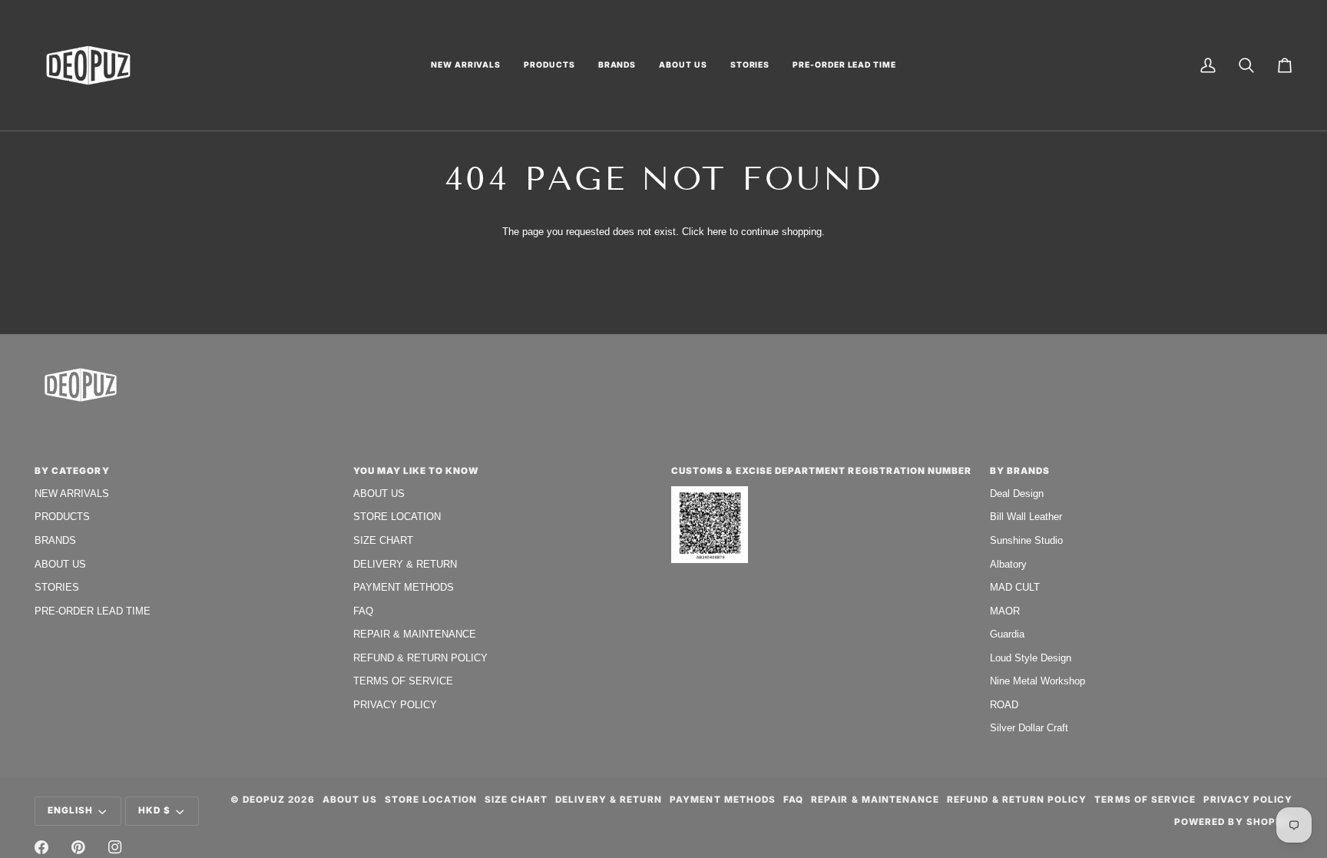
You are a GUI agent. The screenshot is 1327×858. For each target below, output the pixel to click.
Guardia (1007, 634)
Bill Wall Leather (1026, 516)
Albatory (1008, 564)
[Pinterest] (78, 847)
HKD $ (154, 810)
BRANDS (55, 540)
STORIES (57, 587)
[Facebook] (41, 847)
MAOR (1005, 611)
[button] (465, 65)
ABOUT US (60, 564)
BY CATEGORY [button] (72, 470)
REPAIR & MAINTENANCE (414, 634)
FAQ (363, 611)
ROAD (1004, 705)
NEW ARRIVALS (72, 493)
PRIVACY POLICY (395, 705)
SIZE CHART (383, 540)
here (716, 231)
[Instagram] (115, 847)
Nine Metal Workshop (1037, 681)
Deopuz (264, 799)
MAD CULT (1015, 587)
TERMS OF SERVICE (403, 681)
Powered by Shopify (1233, 822)
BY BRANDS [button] (1020, 470)
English (70, 810)
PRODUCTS (62, 516)
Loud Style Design (1030, 658)
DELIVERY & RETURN (405, 564)
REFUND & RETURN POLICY (420, 658)
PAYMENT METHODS (403, 587)
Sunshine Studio (1026, 540)
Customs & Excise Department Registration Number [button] (821, 470)
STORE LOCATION (397, 516)
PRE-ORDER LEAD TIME (93, 611)
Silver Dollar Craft (1029, 728)
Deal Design (1017, 493)
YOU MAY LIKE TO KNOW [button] (416, 470)
